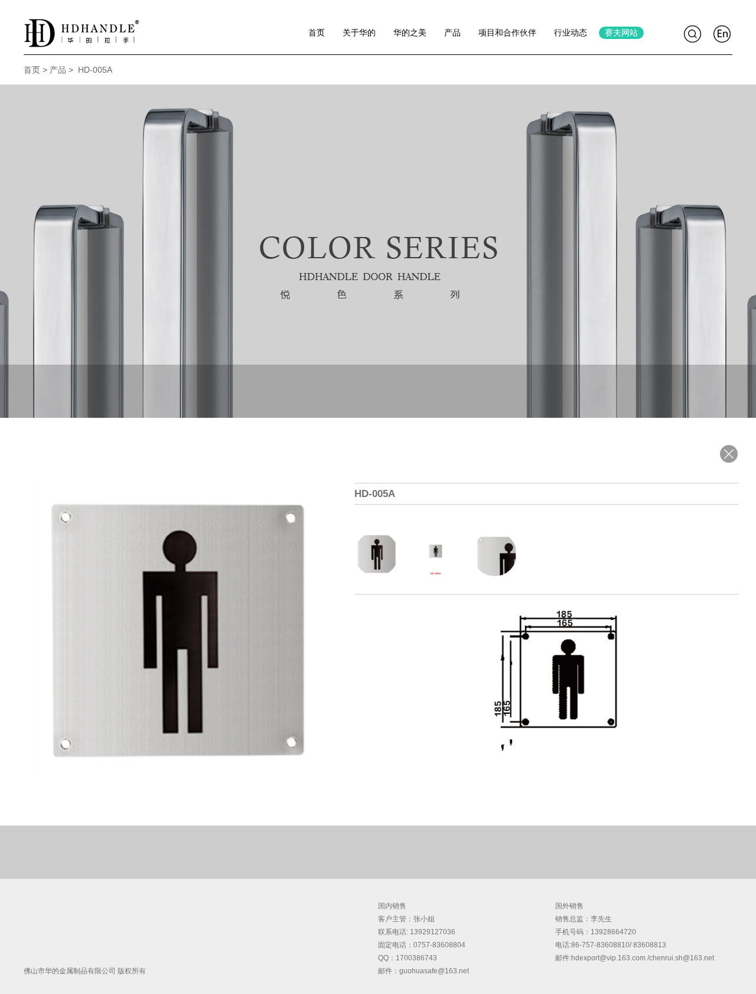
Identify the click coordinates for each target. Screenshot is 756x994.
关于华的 (359, 32)
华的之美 (409, 32)
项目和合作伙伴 (507, 32)
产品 (452, 32)
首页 (316, 32)
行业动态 (570, 32)
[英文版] (722, 34)
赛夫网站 (621, 32)
